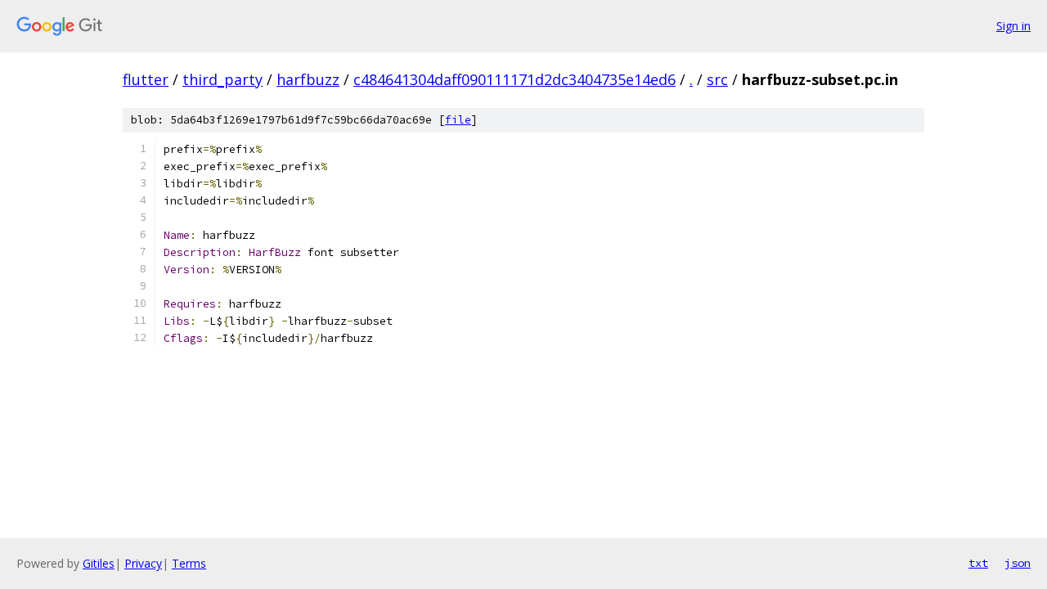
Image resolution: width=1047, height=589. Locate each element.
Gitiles (99, 563)
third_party (222, 79)
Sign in (1013, 26)
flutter (146, 79)
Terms (189, 563)
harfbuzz (307, 79)
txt (978, 562)
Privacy (143, 563)
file (458, 120)
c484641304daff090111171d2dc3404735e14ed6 (514, 79)
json (1017, 562)
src (717, 79)
